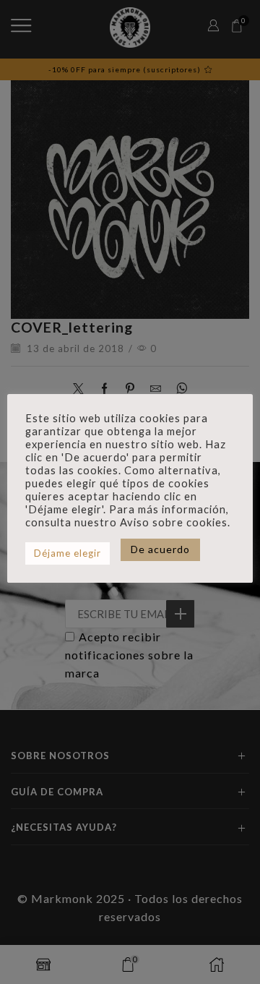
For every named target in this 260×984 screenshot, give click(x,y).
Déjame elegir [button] (67, 553)
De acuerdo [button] (160, 549)
